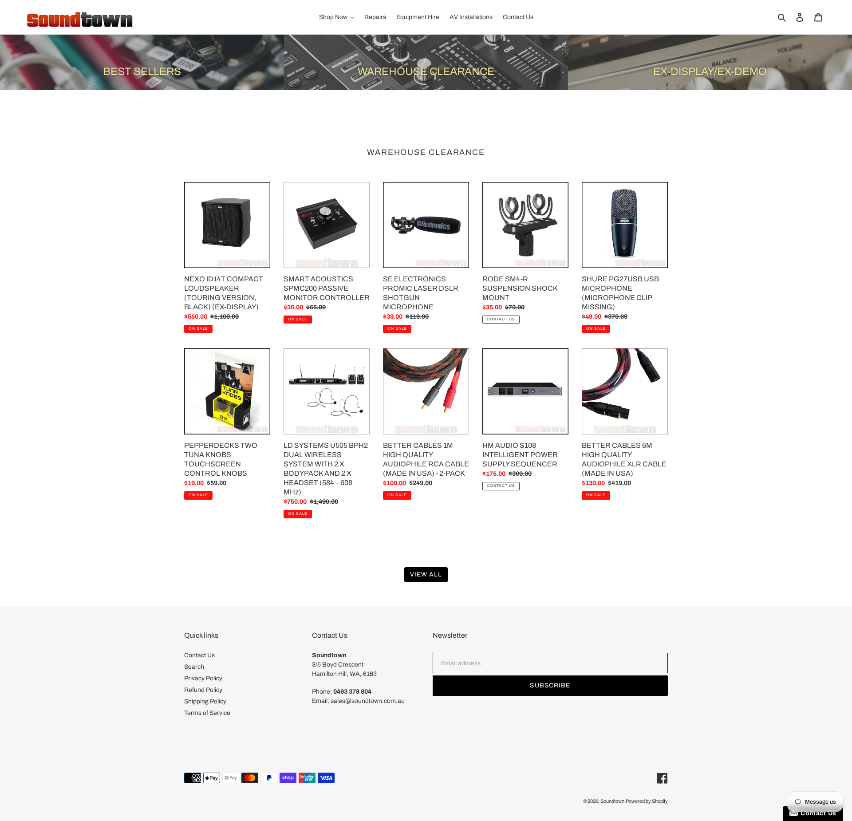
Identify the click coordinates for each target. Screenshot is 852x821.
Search (194, 666)
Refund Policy (203, 690)
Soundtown (612, 801)
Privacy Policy (203, 678)
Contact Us (199, 655)
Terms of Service (207, 713)
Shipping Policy (205, 701)
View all (426, 574)
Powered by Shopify (647, 801)
